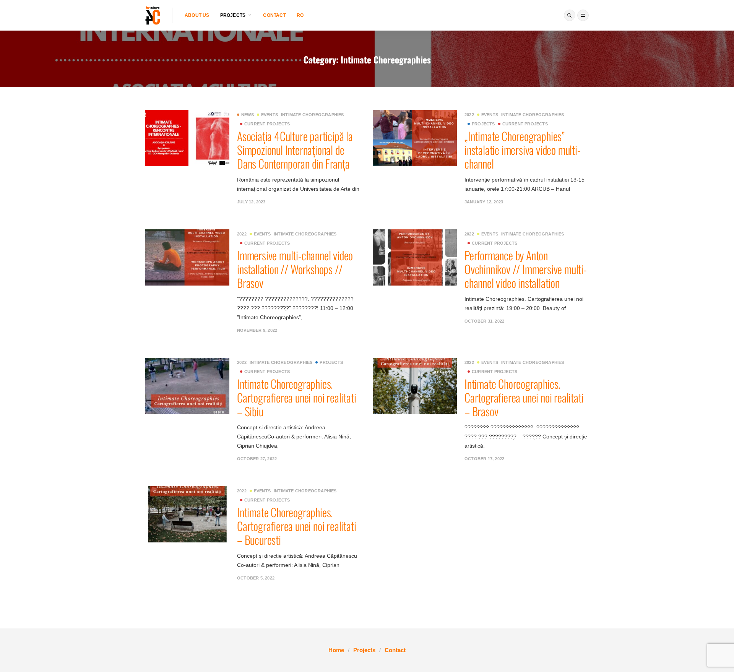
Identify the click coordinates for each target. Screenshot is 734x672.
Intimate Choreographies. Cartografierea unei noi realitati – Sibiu (296, 397)
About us (197, 15)
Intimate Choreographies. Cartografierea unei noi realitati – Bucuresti (296, 525)
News (247, 114)
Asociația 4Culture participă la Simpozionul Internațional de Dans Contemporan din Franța (295, 149)
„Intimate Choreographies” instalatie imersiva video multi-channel (522, 149)
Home (336, 650)
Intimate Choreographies (312, 114)
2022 (469, 114)
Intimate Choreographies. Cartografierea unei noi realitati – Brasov (523, 397)
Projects (483, 124)
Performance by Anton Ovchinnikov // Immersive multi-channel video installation (525, 269)
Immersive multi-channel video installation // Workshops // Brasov (295, 269)
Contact (274, 15)
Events (269, 114)
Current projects (267, 124)
